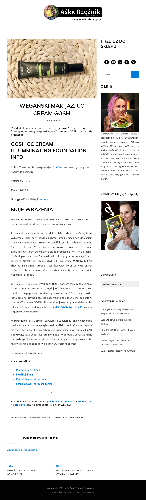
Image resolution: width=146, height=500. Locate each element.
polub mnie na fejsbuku (61, 401)
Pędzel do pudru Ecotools (31, 379)
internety (42, 199)
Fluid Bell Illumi (24, 374)
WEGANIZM (25, 417)
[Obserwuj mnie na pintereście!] (120, 61)
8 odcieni (57, 167)
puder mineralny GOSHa (67, 306)
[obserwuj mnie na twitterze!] (133, 61)
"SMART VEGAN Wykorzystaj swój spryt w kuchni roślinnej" (120, 145)
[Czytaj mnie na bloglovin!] (126, 61)
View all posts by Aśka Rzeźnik (22, 449)
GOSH (65, 417)
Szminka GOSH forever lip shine (34, 383)
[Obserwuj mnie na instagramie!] (113, 61)
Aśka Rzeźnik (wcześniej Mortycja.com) (82, 488)
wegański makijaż (76, 417)
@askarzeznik (126, 166)
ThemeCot (70, 492)
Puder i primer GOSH (28, 370)
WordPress (89, 492)
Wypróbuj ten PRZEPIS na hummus (118, 350)
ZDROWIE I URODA (41, 417)
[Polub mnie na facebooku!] (106, 61)
